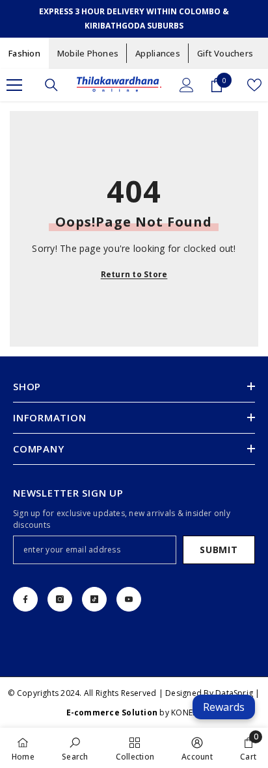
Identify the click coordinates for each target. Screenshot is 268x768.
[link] (74, 747)
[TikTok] (94, 599)
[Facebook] (25, 599)
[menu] (14, 85)
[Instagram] (59, 599)
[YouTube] (128, 599)
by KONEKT (134, 712)
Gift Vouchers (225, 53)
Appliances (157, 53)
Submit (218, 549)
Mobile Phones (87, 53)
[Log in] (187, 85)
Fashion (24, 53)
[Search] (51, 85)
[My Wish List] (254, 85)
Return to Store (134, 274)
